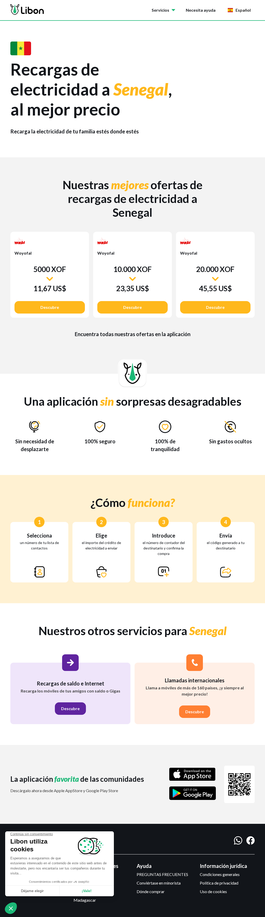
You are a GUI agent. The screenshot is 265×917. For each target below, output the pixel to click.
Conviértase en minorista (159, 882)
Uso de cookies (213, 891)
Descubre (49, 307)
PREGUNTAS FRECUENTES (162, 874)
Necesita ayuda (201, 10)
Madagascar (84, 900)
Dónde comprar (151, 891)
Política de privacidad (219, 882)
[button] (165, 10)
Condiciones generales (220, 874)
